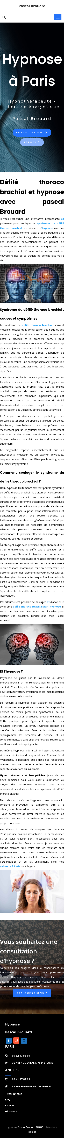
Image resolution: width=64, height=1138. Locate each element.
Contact (10, 1105)
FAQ (7, 1099)
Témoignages (14, 1093)
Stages (31, 142)
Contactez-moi (30, 132)
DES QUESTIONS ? (32, 993)
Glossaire (11, 1111)
